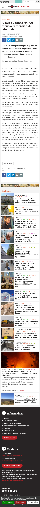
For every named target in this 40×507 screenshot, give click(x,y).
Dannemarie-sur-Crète (23, 330)
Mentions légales (9, 430)
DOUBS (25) (18, 291)
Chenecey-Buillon (21, 342)
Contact (6, 418)
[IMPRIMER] (21, 40)
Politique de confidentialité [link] (20, 505)
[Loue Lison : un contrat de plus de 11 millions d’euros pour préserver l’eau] (7, 344)
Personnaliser (33, 502)
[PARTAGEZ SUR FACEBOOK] (4, 40)
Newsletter (9, 437)
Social (33, 331)
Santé (33, 247)
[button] (36, 2)
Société (25, 197)
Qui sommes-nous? (10, 420)
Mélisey (17, 395)
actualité (18, 219)
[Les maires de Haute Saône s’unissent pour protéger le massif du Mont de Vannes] (7, 397)
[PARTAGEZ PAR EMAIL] (17, 40)
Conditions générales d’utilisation (15, 433)
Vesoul (17, 231)
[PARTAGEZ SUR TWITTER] (8, 40)
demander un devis (12, 465)
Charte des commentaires (12, 423)
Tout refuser (20, 502)
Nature (25, 219)
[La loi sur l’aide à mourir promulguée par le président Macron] (7, 210)
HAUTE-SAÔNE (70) (21, 195)
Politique (6, 19)
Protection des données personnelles (16, 425)
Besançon (18, 217)
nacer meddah (7, 163)
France (17, 207)
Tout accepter (8, 502)
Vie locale (18, 249)
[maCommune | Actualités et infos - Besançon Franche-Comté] (13, 6)
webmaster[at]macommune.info (12, 480)
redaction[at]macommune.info (12, 455)
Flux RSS (7, 428)
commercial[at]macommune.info (12, 460)
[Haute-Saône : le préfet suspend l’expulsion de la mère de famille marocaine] (7, 197)
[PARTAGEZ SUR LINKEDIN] (13, 40)
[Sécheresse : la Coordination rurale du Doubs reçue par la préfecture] (7, 320)
